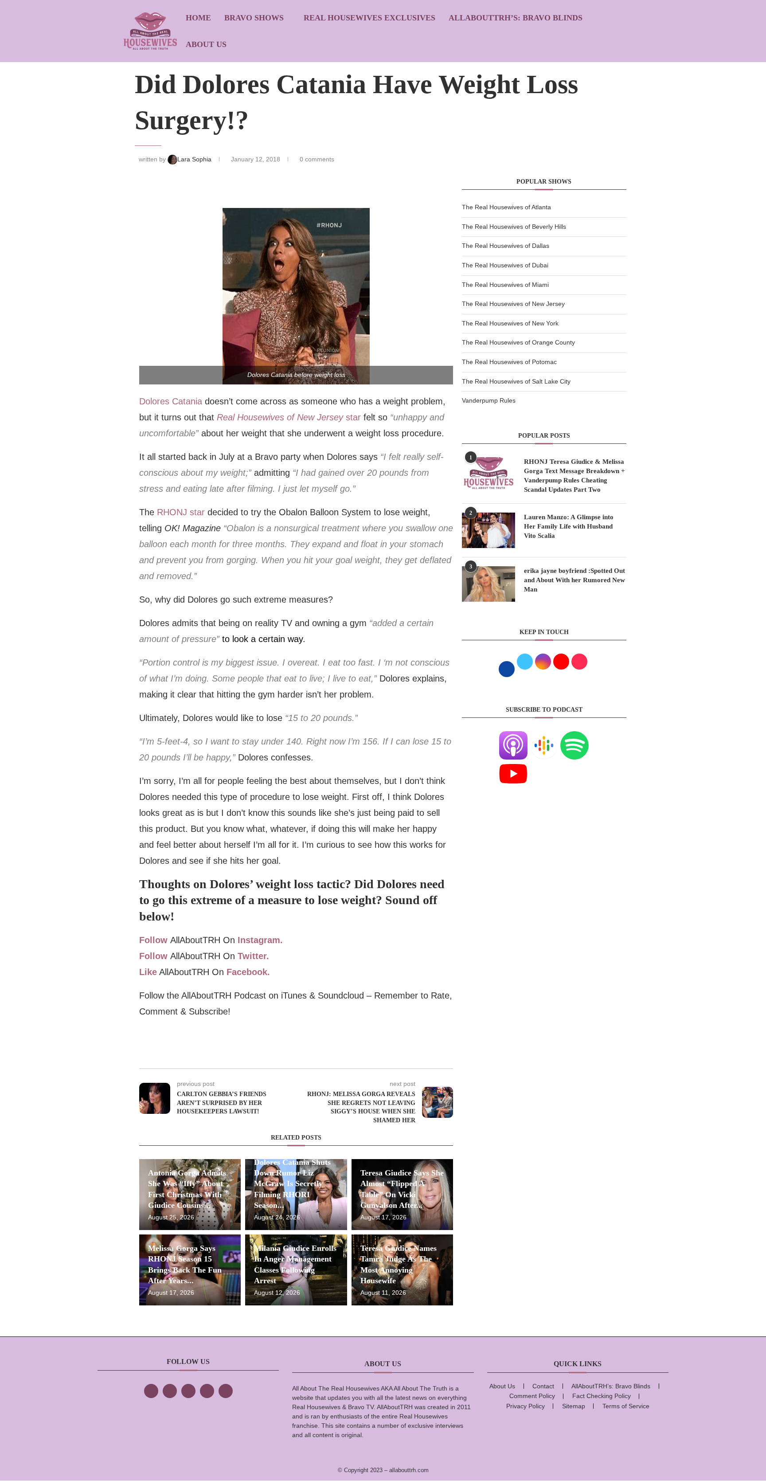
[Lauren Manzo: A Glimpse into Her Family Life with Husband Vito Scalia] (488, 530)
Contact (543, 1386)
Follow (153, 940)
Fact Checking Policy (601, 1395)
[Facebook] (151, 1391)
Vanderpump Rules (489, 400)
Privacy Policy (525, 1406)
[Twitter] (170, 1391)
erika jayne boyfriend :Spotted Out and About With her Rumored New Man (574, 580)
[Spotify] (574, 736)
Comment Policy (532, 1395)
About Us (206, 44)
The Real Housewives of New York (510, 323)
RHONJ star (182, 512)
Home (198, 17)
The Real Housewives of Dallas (505, 245)
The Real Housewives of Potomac (509, 361)
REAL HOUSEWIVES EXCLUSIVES (369, 17)
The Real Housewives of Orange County (518, 342)
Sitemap (573, 1406)
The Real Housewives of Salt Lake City (516, 381)
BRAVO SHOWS (254, 17)
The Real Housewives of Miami (505, 284)
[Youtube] (513, 764)
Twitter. (253, 956)
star (289, 417)
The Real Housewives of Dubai (505, 265)
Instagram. (260, 940)
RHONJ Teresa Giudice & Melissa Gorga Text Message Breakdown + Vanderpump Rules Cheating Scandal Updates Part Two (574, 475)
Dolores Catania (170, 401)
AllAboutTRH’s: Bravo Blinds (515, 17)
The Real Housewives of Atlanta (506, 207)
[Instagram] (188, 1391)
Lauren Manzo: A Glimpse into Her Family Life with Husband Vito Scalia (569, 526)
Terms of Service (625, 1406)
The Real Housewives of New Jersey (513, 303)
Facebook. (248, 972)
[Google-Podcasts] (544, 736)
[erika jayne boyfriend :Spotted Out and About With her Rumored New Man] (488, 584)
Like (148, 972)
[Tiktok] (207, 1391)
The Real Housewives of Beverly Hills (514, 226)
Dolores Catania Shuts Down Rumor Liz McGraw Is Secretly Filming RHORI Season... (292, 1184)
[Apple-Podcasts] (513, 736)
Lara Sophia (195, 159)
